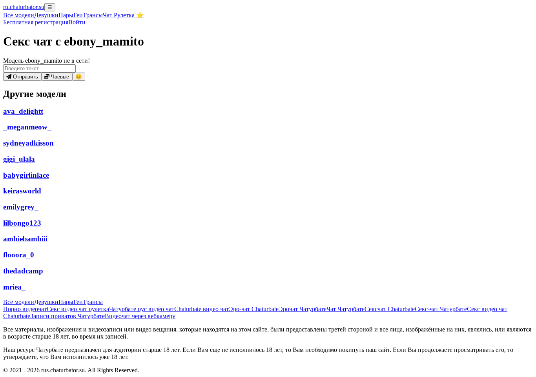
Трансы (93, 15)
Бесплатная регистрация (35, 22)
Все (18, 15)
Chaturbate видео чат (201, 309)
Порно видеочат (25, 309)
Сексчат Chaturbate (390, 309)
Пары (65, 15)
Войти (77, 22)
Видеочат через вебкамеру (140, 316)
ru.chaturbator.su (23, 7)
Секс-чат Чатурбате (441, 309)
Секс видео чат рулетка (78, 309)
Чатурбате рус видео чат (141, 309)
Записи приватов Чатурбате (67, 316)
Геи (78, 15)
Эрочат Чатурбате (302, 309)
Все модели (18, 302)
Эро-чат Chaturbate (254, 309)
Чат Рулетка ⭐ (123, 15)
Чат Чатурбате (345, 309)
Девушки (46, 15)
